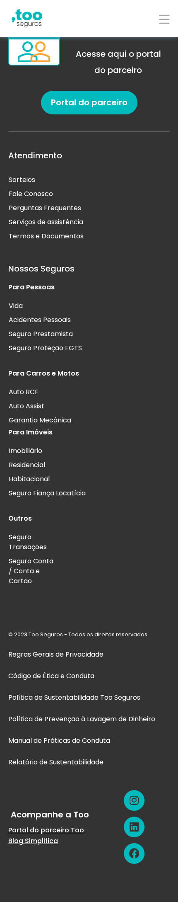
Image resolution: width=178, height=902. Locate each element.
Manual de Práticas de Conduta (59, 740)
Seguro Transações (28, 542)
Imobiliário (25, 451)
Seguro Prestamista (41, 334)
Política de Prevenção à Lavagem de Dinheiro (81, 719)
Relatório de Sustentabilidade (55, 762)
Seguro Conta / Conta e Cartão (31, 571)
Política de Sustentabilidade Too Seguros (74, 697)
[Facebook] (134, 853)
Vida (16, 305)
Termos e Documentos (46, 236)
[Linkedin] (134, 827)
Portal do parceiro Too (46, 830)
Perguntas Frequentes (45, 208)
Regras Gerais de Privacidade (55, 654)
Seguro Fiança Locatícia (47, 493)
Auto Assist (26, 406)
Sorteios (22, 179)
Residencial (27, 465)
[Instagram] (134, 800)
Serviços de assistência (46, 222)
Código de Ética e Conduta (51, 676)
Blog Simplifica (33, 841)
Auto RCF (23, 392)
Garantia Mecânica (40, 420)
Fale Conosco (31, 194)
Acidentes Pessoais (40, 320)
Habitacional (29, 479)
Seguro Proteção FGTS (45, 348)
